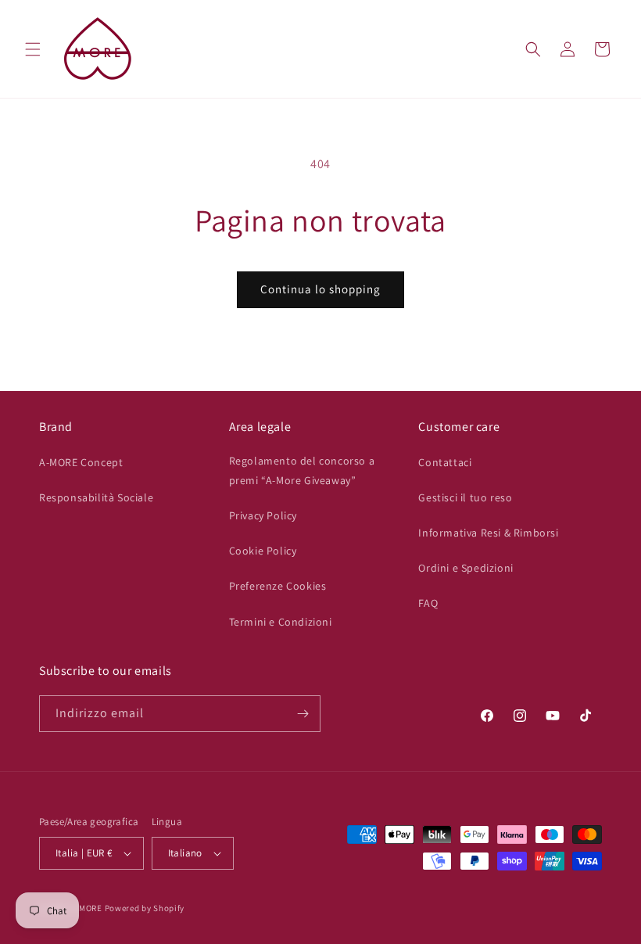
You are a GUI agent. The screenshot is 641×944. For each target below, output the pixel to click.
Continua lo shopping (320, 289)
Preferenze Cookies (278, 586)
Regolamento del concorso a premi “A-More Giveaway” (302, 470)
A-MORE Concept (81, 462)
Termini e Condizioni (280, 622)
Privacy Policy (263, 515)
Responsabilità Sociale (96, 497)
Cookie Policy (263, 551)
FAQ (428, 603)
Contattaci (444, 462)
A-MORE (88, 908)
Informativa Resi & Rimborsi (488, 533)
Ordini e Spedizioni (465, 568)
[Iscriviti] (302, 713)
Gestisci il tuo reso (465, 497)
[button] (33, 49)
